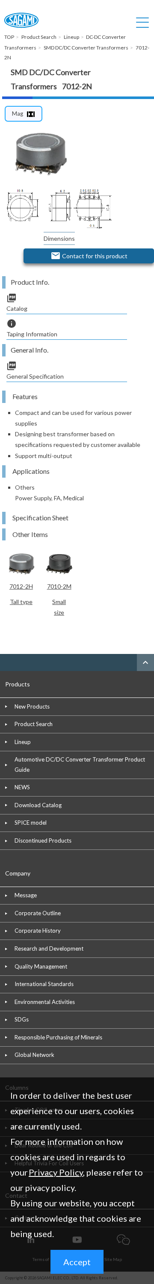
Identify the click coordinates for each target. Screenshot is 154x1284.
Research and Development (49, 948)
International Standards (44, 984)
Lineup (23, 741)
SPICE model (31, 822)
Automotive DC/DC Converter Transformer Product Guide (80, 764)
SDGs (22, 1019)
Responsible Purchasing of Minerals (58, 1037)
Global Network (34, 1054)
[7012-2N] (40, 154)
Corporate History (38, 930)
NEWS (22, 787)
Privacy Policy (56, 1172)
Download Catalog (38, 805)
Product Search (34, 724)
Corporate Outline (38, 913)
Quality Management (41, 966)
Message (26, 895)
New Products (32, 706)
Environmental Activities (45, 1001)
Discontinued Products (43, 840)
